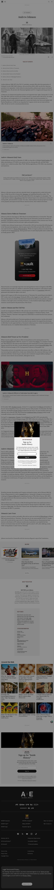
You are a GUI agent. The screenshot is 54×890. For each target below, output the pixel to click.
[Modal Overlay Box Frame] (27, 445)
